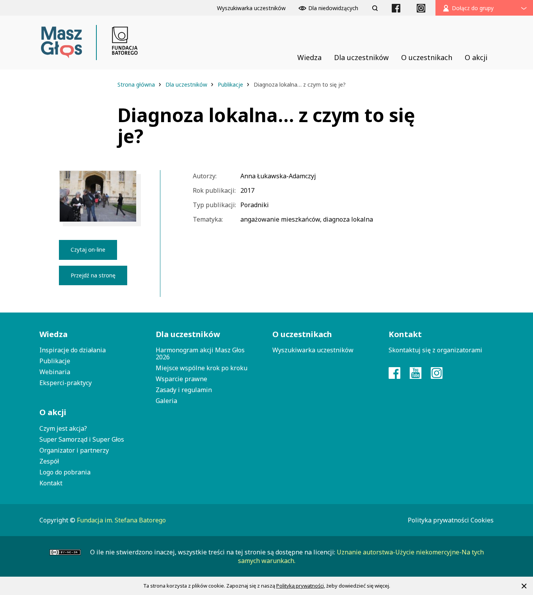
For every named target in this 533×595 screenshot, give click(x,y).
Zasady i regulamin (184, 389)
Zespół (49, 461)
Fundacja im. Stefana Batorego (121, 520)
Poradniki (254, 205)
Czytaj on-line (88, 249)
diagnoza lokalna (348, 219)
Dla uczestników (187, 84)
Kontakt (50, 483)
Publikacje (231, 84)
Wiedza (53, 334)
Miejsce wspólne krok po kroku (201, 368)
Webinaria (54, 372)
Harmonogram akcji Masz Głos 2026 (200, 353)
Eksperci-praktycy (65, 382)
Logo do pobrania (65, 472)
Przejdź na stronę (93, 275)
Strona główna (136, 84)
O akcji (52, 412)
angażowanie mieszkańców (280, 219)
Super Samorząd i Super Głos (81, 439)
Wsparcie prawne (181, 379)
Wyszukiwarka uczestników (313, 350)
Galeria (166, 400)
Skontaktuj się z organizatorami (435, 350)
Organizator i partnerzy (74, 450)
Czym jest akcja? (63, 428)
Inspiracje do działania (72, 350)
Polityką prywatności (300, 585)
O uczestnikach (302, 334)
